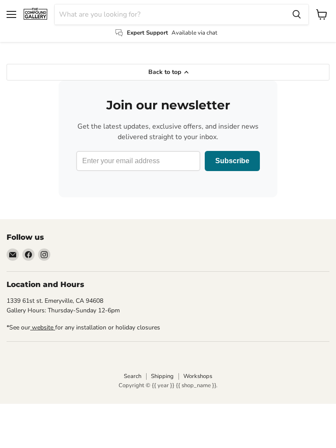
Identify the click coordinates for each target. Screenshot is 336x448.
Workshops (197, 376)
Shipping (162, 376)
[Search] (296, 14)
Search (132, 376)
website (42, 327)
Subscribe (232, 160)
